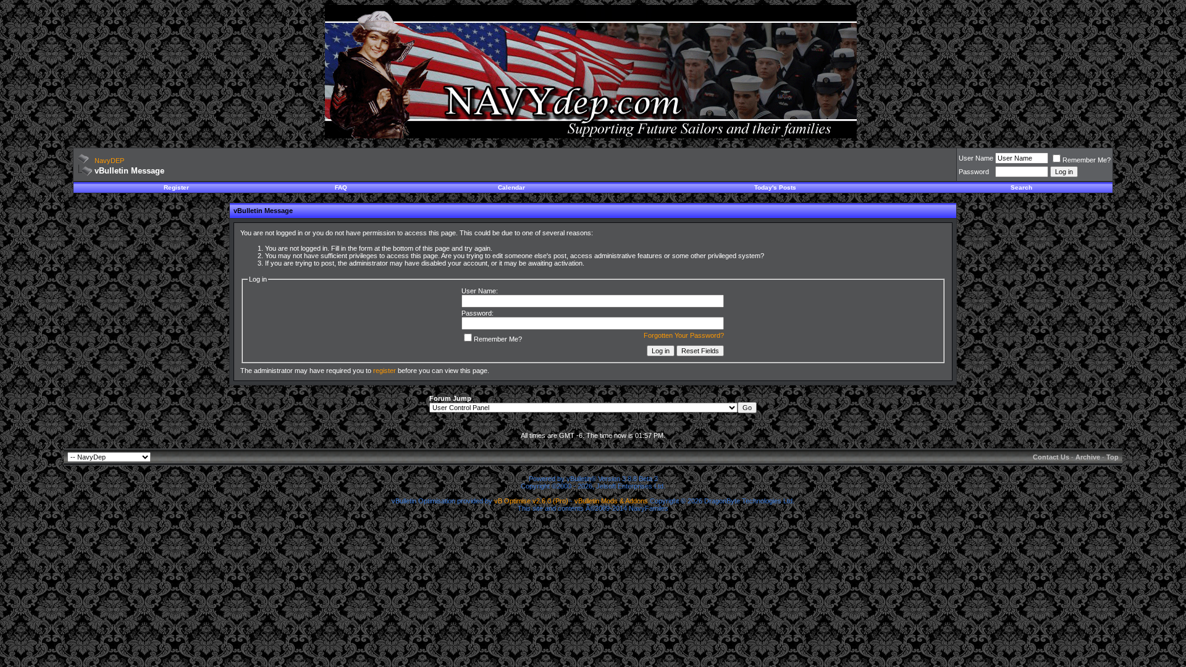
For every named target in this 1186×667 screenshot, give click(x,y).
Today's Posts (775, 187)
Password (974, 171)
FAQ (341, 187)
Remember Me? (1086, 160)
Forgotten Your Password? (684, 335)
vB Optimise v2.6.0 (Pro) (531, 501)
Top (1112, 457)
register (384, 370)
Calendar (511, 187)
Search (1021, 187)
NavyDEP (109, 160)
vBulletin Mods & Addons (611, 501)
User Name (976, 158)
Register (176, 187)
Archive (1087, 457)
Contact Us (1051, 457)
